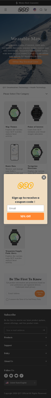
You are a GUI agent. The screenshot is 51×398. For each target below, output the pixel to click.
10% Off (25, 216)
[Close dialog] (43, 177)
